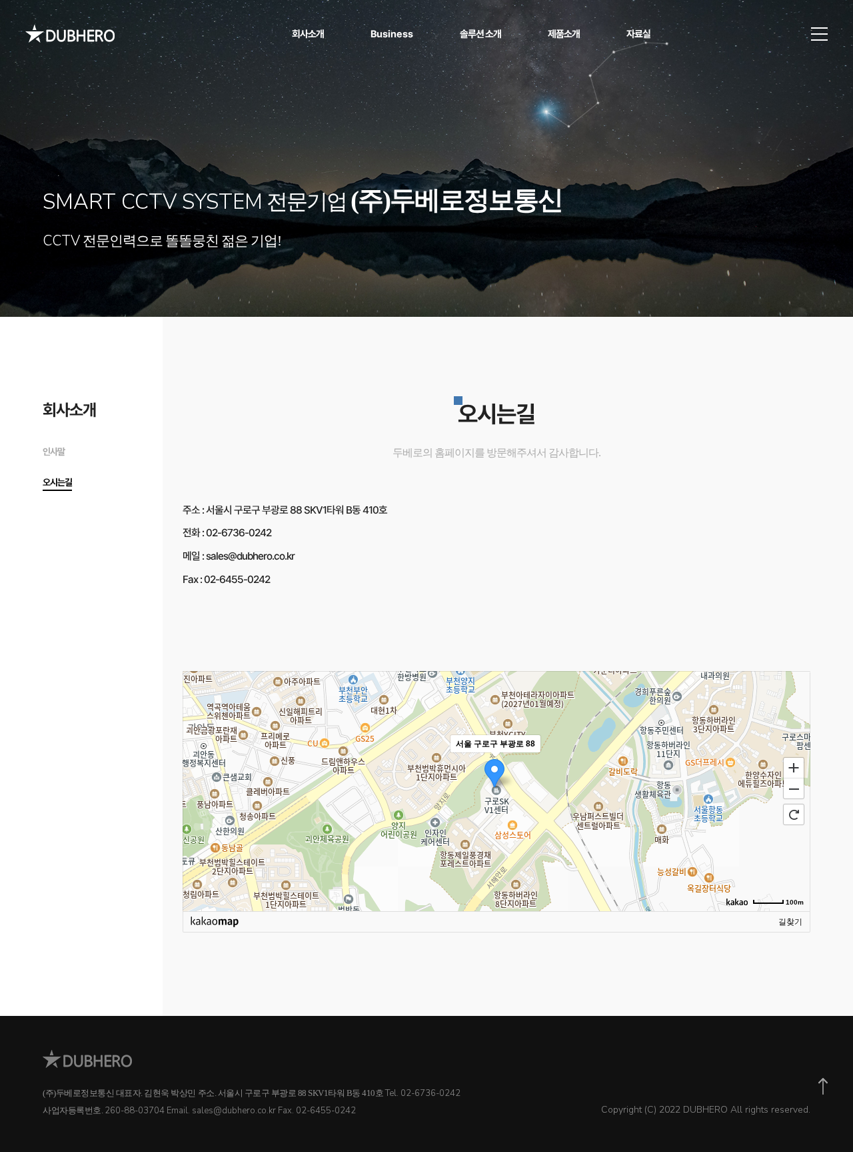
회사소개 (308, 33)
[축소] (793, 789)
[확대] (793, 767)
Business (392, 33)
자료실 (638, 33)
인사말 (54, 451)
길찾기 (790, 922)
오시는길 (57, 482)
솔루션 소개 (480, 33)
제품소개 (564, 33)
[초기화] (793, 814)
